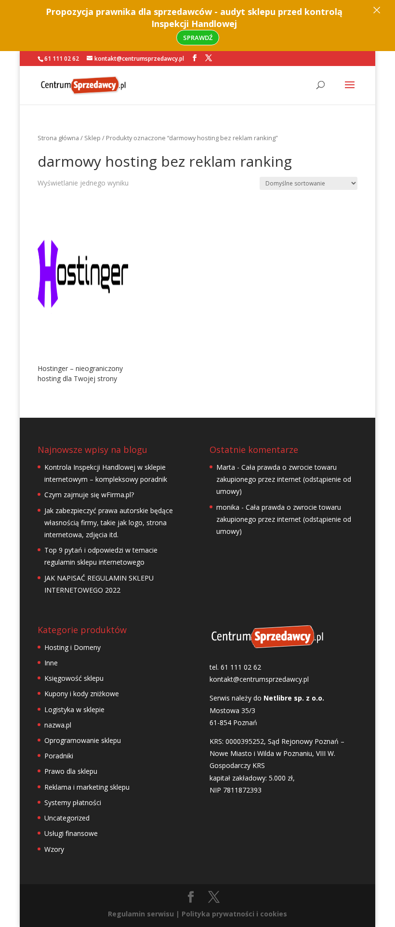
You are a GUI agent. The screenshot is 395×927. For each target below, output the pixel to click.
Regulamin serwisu (141, 913)
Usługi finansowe (71, 833)
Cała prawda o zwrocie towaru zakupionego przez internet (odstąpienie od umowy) (283, 479)
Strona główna (58, 137)
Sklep (92, 137)
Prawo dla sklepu (70, 771)
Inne (51, 662)
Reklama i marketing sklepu (87, 787)
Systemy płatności (72, 802)
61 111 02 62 (61, 58)
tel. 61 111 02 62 (235, 667)
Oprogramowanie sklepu (82, 740)
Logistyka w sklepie (74, 709)
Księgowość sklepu (74, 678)
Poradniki (58, 755)
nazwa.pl (57, 724)
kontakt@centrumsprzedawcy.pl (259, 679)
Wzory (54, 849)
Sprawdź (197, 37)
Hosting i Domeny (72, 647)
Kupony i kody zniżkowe (81, 693)
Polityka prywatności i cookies (234, 913)
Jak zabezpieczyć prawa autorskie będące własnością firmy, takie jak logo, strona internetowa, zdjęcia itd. (108, 522)
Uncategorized (67, 817)
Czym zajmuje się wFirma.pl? (89, 494)
